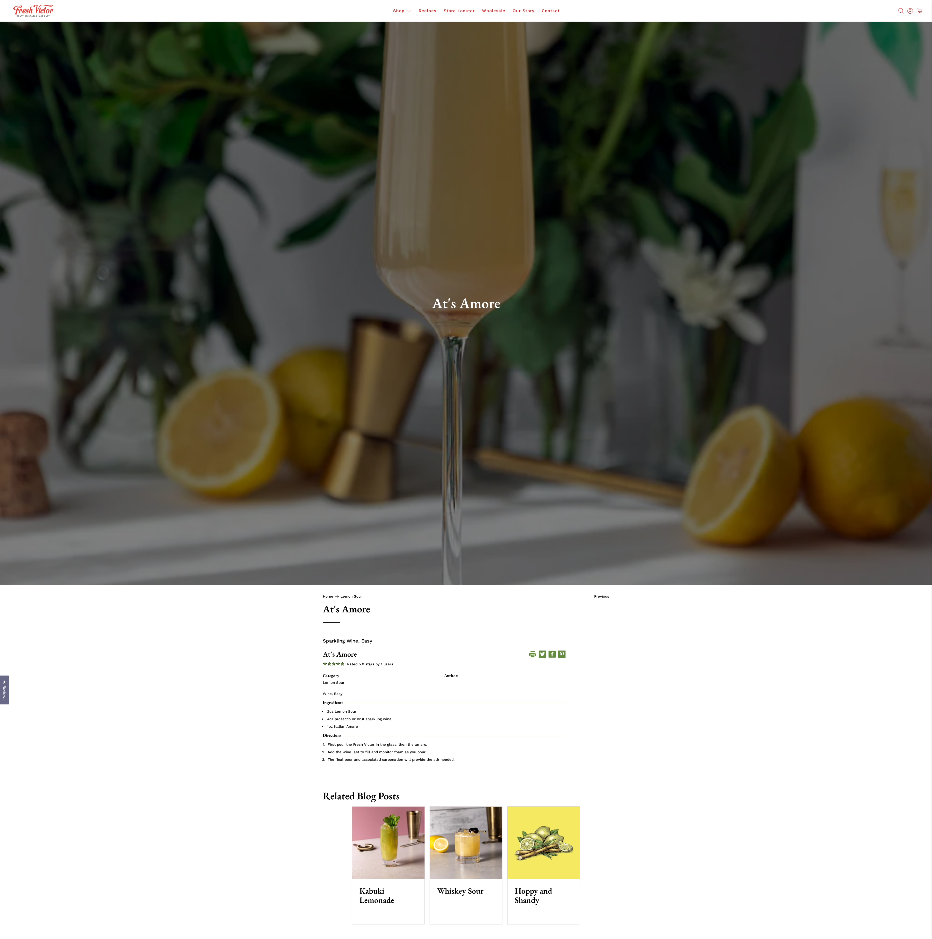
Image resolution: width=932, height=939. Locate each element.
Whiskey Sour (460, 890)
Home (328, 596)
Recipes (427, 10)
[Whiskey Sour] (466, 843)
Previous (601, 596)
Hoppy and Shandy (533, 895)
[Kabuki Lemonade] (388, 843)
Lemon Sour (351, 596)
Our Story (523, 10)
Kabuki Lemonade (376, 895)
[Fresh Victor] (33, 11)
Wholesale (493, 10)
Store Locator (459, 10)
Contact (551, 10)
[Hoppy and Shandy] (544, 843)
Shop (399, 10)
